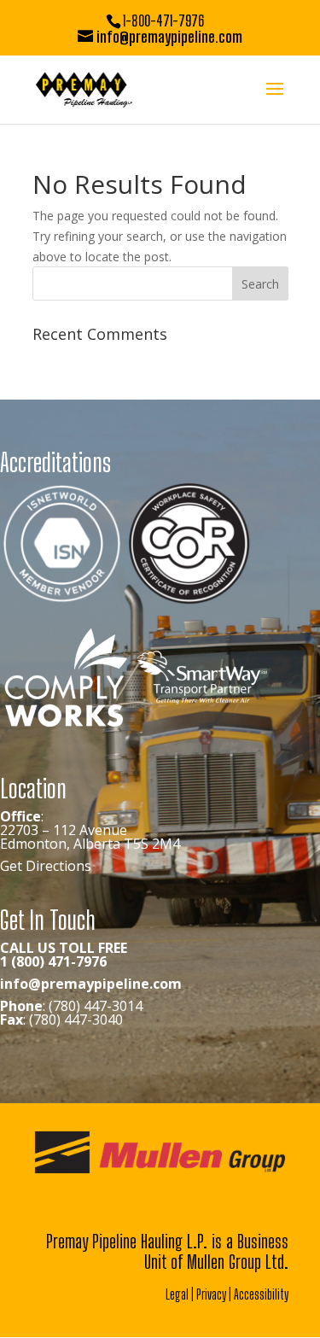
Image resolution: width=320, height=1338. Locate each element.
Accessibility (261, 1294)
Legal (177, 1294)
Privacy (211, 1294)
